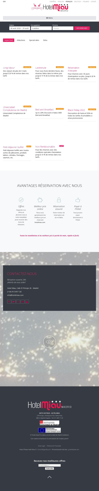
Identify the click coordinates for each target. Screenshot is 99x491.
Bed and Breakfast (44, 109)
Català (93, 1)
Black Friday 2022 (76, 110)
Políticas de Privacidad (54, 446)
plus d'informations (17, 57)
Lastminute (40, 67)
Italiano (86, 1)
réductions (21, 40)
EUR (4, 1)
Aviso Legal (41, 446)
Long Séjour (9, 67)
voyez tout (8, 40)
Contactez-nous (22, 273)
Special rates (34, 40)
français (69, 1)
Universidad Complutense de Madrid (15, 108)
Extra (45, 40)
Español (53, 1)
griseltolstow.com (73, 449)
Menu (50, 18)
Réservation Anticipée (73, 69)
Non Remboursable (45, 146)
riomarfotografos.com (44, 449)
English (61, 1)
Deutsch (77, 1)
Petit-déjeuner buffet (13, 147)
